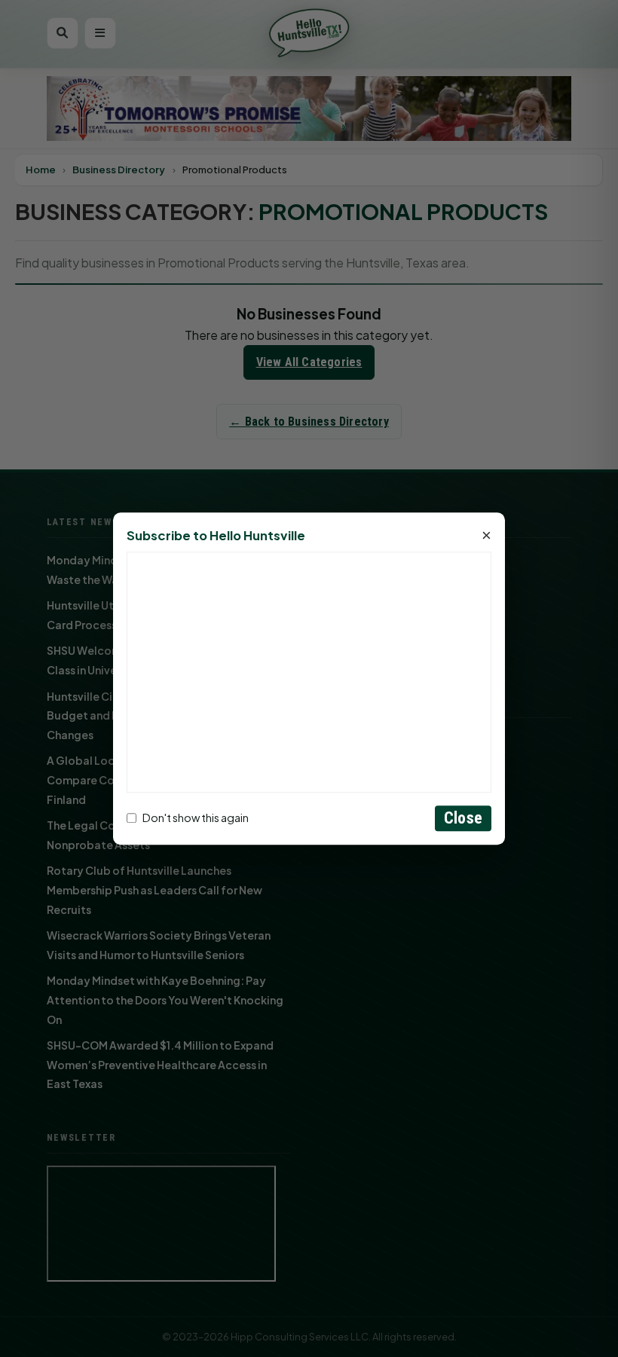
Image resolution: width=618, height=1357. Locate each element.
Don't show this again (195, 818)
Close (463, 817)
